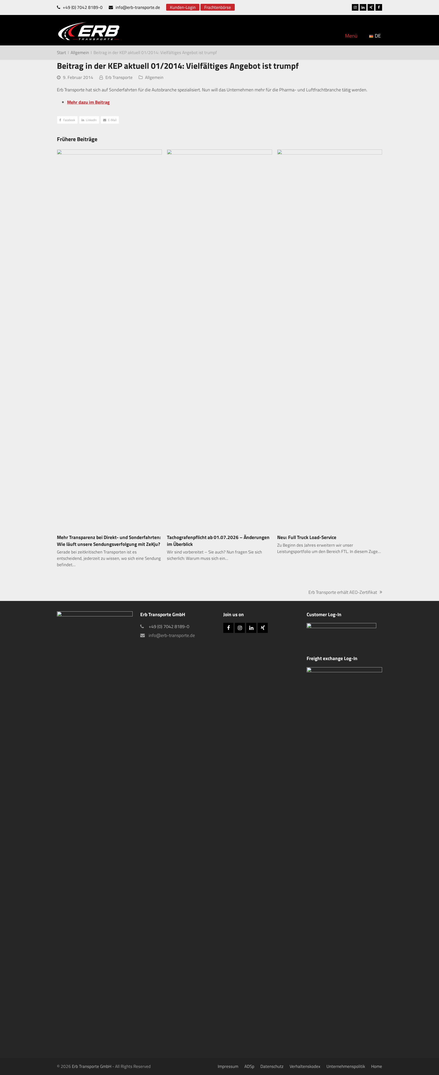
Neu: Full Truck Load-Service (306, 537)
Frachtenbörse (217, 7)
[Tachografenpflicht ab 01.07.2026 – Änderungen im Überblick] (219, 339)
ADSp (249, 1066)
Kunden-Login (183, 7)
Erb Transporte (119, 77)
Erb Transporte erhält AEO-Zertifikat (342, 592)
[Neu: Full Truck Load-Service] (329, 339)
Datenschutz (272, 1066)
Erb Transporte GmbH (91, 1066)
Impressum (228, 1066)
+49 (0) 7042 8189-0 (83, 7)
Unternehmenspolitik (345, 1066)
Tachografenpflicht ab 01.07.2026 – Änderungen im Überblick (218, 540)
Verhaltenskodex (305, 1066)
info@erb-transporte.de (138, 7)
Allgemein (154, 77)
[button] (67, 120)
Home (376, 1066)
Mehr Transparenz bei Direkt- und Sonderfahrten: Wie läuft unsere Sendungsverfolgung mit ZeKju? (109, 540)
